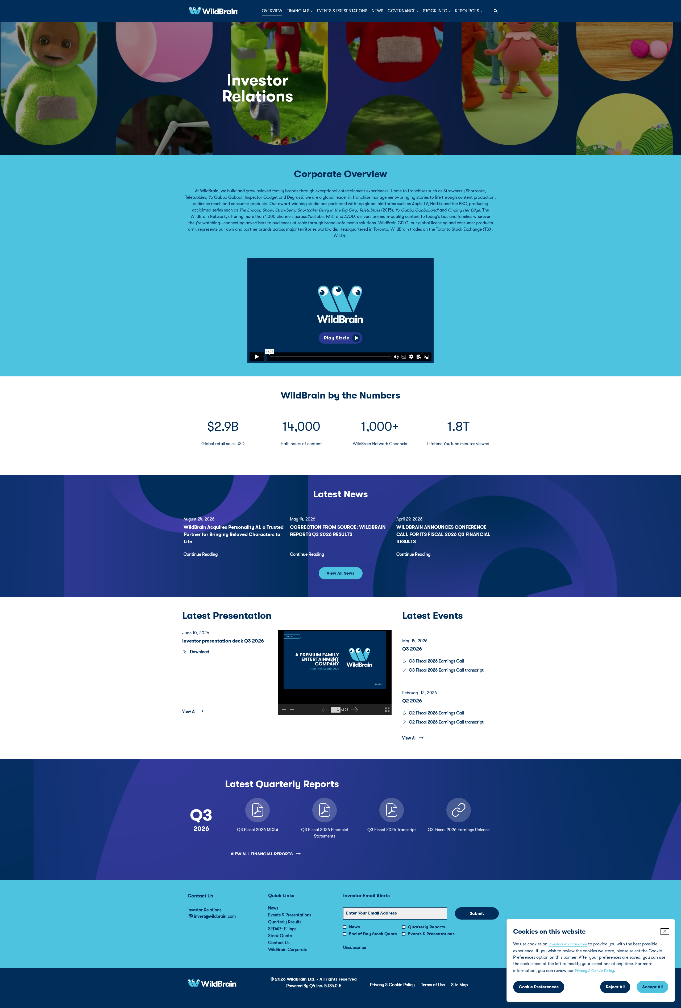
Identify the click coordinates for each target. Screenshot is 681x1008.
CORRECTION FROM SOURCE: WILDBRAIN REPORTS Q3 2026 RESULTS (338, 531)
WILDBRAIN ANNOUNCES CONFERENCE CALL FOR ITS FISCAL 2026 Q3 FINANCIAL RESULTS (443, 534)
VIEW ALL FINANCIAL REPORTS (262, 854)
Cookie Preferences (539, 987)
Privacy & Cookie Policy (594, 971)
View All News (340, 573)
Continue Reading (201, 554)
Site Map (459, 985)
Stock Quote (287, 936)
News (280, 908)
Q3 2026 (412, 649)
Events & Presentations (297, 915)
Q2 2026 (412, 701)
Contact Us (286, 943)
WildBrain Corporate (295, 950)
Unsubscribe (354, 947)
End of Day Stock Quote (373, 934)
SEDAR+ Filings (289, 929)
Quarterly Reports (426, 927)
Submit (477, 913)
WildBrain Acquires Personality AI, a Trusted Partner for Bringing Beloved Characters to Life (234, 534)
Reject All (615, 987)
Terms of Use (433, 985)
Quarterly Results (292, 922)
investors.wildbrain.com (568, 944)
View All (189, 711)
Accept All (652, 987)
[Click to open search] (494, 11)
